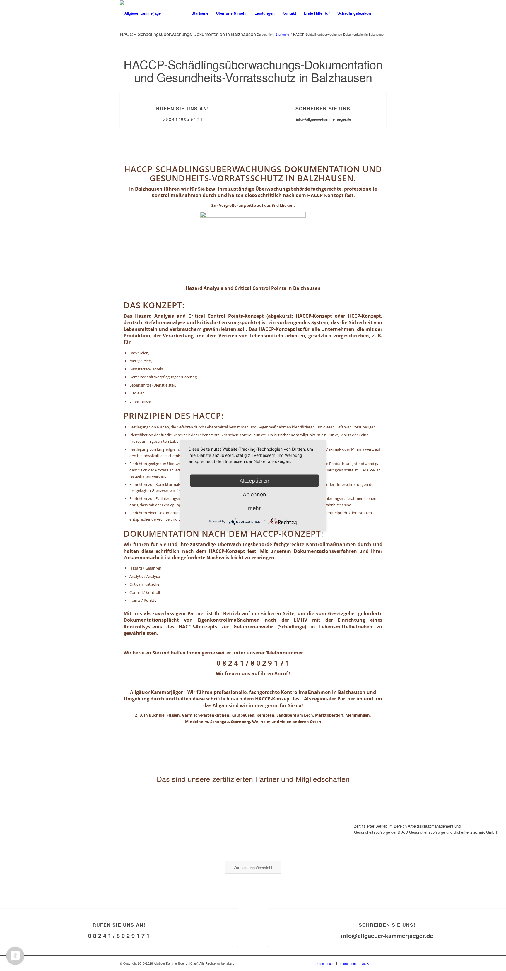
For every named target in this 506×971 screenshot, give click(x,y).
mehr (254, 508)
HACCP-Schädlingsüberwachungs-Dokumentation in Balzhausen (188, 34)
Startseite (282, 34)
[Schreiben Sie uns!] (323, 92)
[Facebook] (381, 963)
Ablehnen (254, 494)
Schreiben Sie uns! (323, 108)
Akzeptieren (254, 481)
